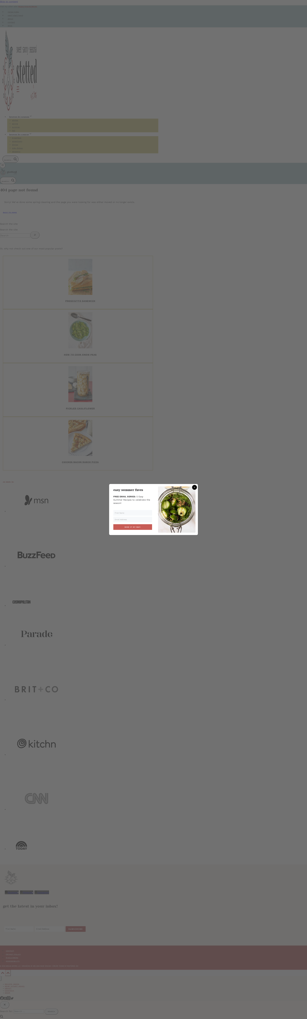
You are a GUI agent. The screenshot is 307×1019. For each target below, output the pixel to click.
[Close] (194, 487)
